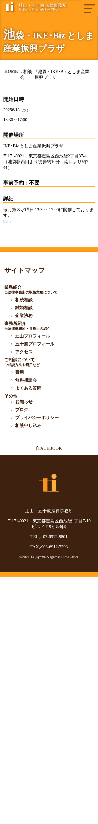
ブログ (21, 409)
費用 (19, 372)
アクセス (24, 351)
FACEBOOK (50, 448)
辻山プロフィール (32, 336)
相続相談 (24, 299)
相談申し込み (28, 425)
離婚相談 (24, 307)
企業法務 (24, 315)
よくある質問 (28, 388)
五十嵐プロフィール (34, 343)
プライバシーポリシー (37, 417)
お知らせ (24, 401)
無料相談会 (26, 380)
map (7, 220)
